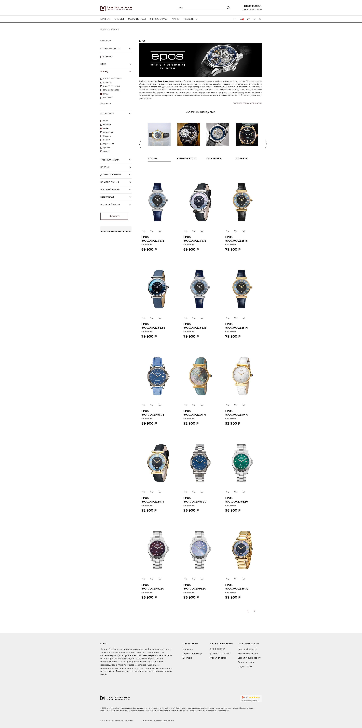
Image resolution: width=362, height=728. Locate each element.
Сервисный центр (192, 653)
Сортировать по (110, 48)
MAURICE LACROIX (111, 90)
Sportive (106, 147)
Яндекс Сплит (245, 666)
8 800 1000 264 (253, 6)
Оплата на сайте (246, 662)
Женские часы (159, 19)
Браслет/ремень (109, 189)
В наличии (108, 57)
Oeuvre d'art (108, 132)
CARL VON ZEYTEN (111, 86)
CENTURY (107, 82)
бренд (104, 71)
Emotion (107, 124)
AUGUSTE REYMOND (112, 79)
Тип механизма (109, 160)
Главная (105, 19)
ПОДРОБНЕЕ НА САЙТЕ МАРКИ (247, 103)
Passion (106, 140)
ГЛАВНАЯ (104, 30)
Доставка (187, 658)
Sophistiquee (108, 144)
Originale (107, 136)
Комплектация (109, 182)
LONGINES (107, 98)
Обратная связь (218, 658)
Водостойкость (110, 204)
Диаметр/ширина (110, 174)
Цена (103, 64)
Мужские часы (137, 19)
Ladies (106, 128)
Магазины (188, 649)
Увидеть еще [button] (105, 103)
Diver (105, 121)
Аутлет (176, 19)
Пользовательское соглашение (116, 720)
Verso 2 (106, 151)
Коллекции (107, 113)
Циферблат (107, 197)
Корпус (104, 167)
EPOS (105, 94)
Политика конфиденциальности (158, 720)
